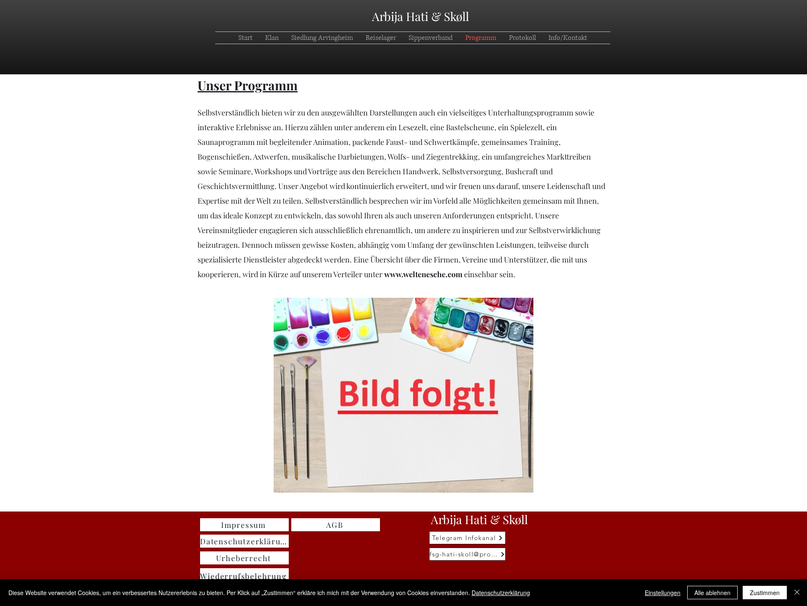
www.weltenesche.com (423, 274)
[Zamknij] (797, 592)
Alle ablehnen (712, 592)
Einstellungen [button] (662, 592)
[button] (567, 38)
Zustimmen (765, 592)
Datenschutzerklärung (501, 592)
